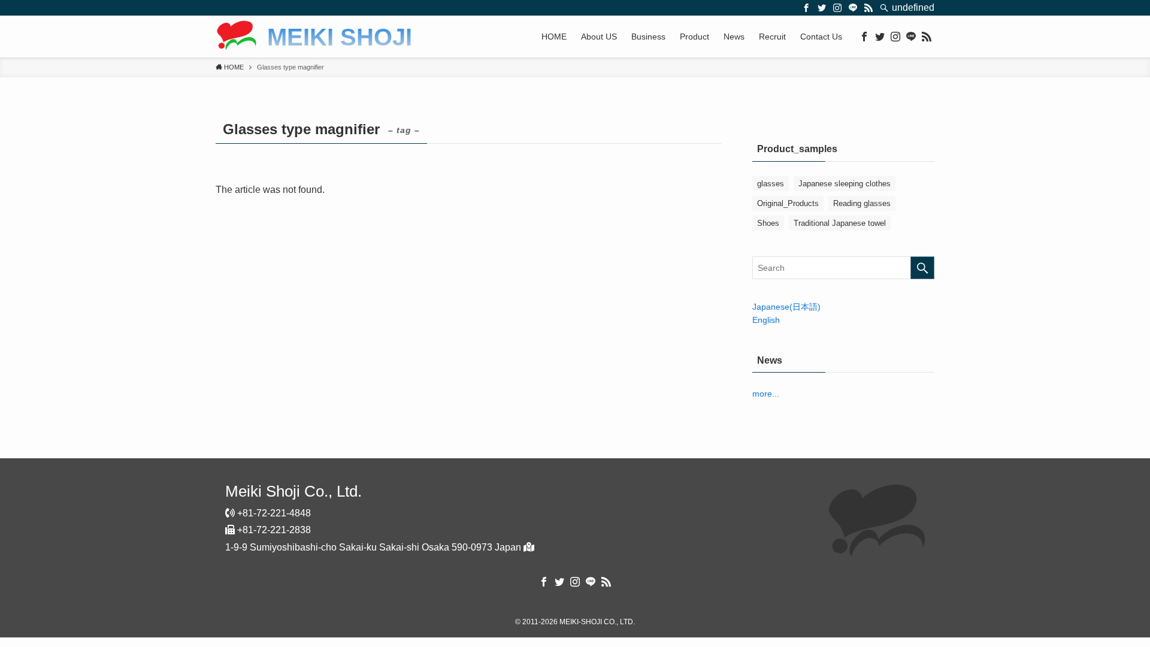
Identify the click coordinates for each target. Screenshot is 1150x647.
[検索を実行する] (922, 267)
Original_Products (788, 203)
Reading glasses (862, 203)
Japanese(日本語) (786, 307)
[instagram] (837, 7)
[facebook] (806, 7)
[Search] (884, 7)
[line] (853, 7)
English (766, 320)
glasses (770, 183)
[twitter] (822, 7)
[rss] (868, 7)
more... (765, 393)
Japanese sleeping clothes (844, 183)
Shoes (768, 223)
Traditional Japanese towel (840, 223)
